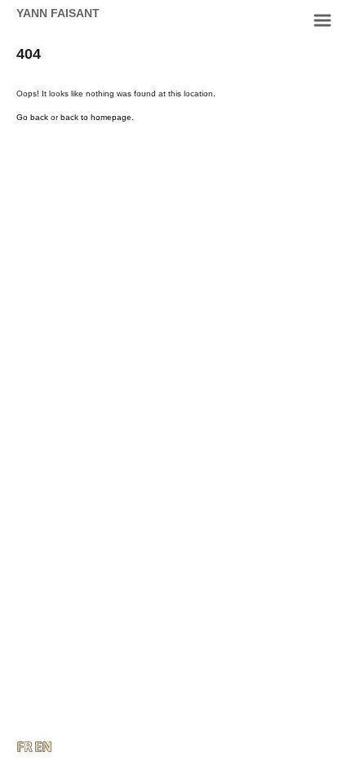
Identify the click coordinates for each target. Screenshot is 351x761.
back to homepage (95, 117)
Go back (32, 117)
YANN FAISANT (58, 13)
